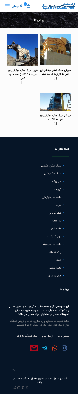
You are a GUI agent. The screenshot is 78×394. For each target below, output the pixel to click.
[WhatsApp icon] (27, 388)
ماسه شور (56, 228)
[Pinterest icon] (22, 388)
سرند (58, 205)
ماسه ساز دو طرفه (52, 244)
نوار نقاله (56, 221)
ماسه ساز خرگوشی (51, 197)
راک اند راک (55, 252)
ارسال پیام (47, 336)
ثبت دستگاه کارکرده (27, 336)
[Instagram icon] (18, 388)
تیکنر (58, 260)
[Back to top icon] (13, 370)
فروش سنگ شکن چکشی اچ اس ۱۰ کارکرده (55, 118)
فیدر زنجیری (54, 276)
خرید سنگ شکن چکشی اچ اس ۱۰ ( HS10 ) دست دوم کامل (23, 74)
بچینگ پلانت (54, 236)
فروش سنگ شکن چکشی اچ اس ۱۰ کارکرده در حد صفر (55, 72)
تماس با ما (63, 336)
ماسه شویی (55, 268)
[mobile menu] (7, 6)
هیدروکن (56, 181)
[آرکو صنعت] (58, 6)
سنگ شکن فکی (52, 174)
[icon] (14, 388)
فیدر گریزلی (55, 213)
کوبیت (57, 189)
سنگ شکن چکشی (51, 166)
